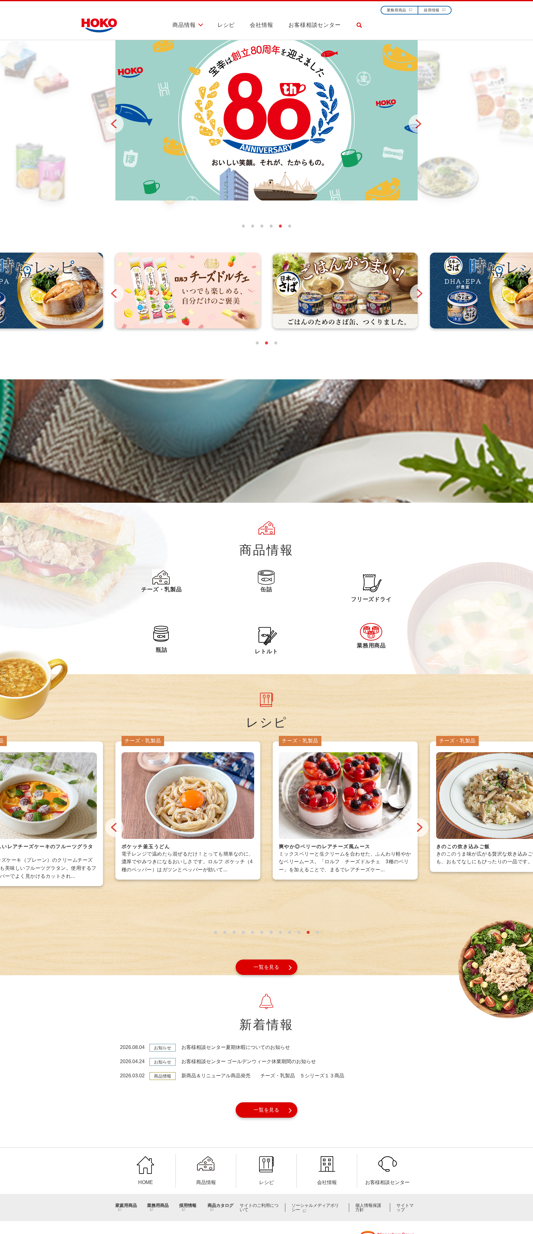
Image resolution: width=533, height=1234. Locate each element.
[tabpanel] (266, 125)
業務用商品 (397, 10)
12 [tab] (317, 932)
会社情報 (261, 25)
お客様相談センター (314, 25)
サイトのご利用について (259, 1207)
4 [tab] (271, 226)
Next (412, 117)
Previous (108, 117)
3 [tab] (262, 226)
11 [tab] (308, 932)
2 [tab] (253, 226)
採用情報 (432, 10)
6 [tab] (290, 226)
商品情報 (184, 25)
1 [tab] (243, 226)
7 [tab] (271, 932)
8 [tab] (280, 932)
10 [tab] (299, 932)
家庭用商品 (126, 1205)
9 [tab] (290, 932)
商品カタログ (220, 1205)
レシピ (226, 25)
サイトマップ (405, 1207)
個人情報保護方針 (368, 1207)
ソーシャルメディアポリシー (315, 1207)
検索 (359, 30)
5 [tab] (280, 226)
